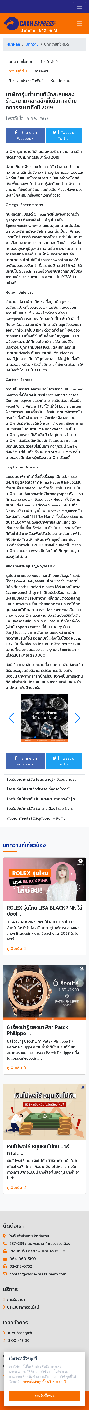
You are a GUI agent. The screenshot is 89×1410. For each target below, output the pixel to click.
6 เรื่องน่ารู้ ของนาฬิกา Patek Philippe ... (37, 1030)
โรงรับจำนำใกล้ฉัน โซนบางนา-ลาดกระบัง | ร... (42, 799)
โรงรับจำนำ (49, 61)
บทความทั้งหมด (21, 61)
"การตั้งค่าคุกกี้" (34, 1382)
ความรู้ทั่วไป (18, 71)
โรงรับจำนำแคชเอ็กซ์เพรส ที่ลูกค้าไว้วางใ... (39, 789)
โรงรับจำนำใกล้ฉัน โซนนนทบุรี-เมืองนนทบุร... (41, 779)
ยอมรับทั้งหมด (45, 1396)
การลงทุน (42, 71)
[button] (78, 718)
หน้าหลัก (13, 44)
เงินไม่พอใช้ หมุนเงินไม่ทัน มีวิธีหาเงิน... (38, 1150)
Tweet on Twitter (67, 135)
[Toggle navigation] (79, 6)
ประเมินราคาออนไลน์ (23, 1307)
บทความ (32, 44)
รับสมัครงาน (60, 80)
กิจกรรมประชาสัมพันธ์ (26, 80)
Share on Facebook (27, 135)
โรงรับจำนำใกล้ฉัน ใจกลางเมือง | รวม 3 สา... (40, 808)
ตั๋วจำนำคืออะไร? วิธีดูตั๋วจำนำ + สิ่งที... (36, 818)
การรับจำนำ (16, 1299)
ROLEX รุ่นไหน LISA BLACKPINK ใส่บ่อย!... (44, 911)
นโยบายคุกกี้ (56, 1382)
